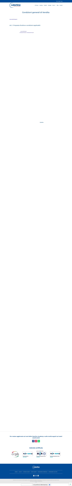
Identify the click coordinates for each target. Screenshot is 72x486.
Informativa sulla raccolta (26, 484)
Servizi (53, 5)
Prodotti (45, 5)
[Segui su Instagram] (36, 441)
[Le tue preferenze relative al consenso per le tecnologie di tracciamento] (70, 484)
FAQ (57, 1)
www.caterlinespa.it (13, 19)
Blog (57, 5)
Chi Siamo (36, 5)
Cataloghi (49, 5)
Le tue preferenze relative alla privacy (40, 484)
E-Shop (61, 1)
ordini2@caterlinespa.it (30, 32)
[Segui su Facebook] (33, 441)
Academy (41, 5)
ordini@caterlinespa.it (23, 32)
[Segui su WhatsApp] (39, 441)
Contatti (61, 5)
